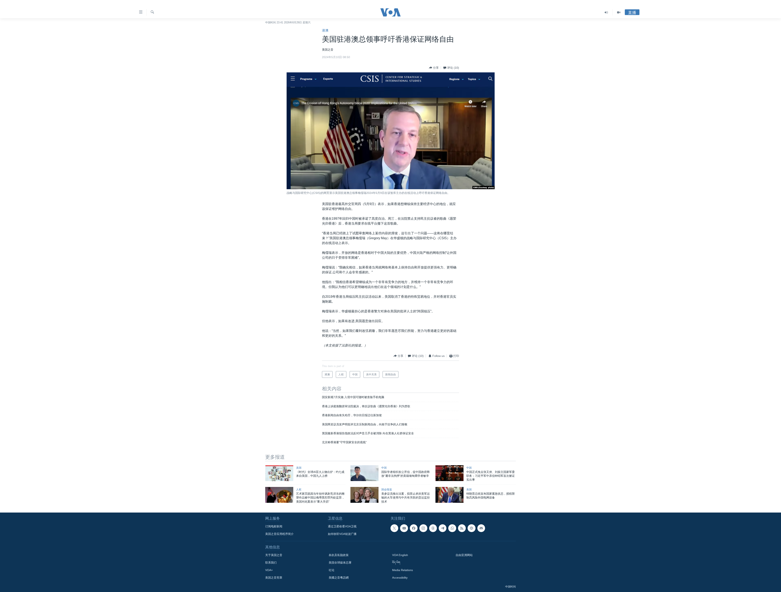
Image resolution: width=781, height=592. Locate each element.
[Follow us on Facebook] (414, 528)
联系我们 (271, 562)
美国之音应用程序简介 (279, 534)
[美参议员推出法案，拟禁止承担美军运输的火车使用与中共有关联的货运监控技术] (364, 495)
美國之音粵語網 (339, 577)
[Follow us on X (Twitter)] (394, 528)
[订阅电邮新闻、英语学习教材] (481, 528)
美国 (298, 467)
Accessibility (400, 577)
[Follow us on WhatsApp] (452, 528)
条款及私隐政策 (339, 555)
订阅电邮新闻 (273, 526)
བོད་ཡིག (396, 562)
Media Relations (402, 570)
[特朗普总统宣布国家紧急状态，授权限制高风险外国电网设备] (449, 495)
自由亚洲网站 (464, 555)
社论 (331, 570)
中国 (384, 467)
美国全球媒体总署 (340, 562)
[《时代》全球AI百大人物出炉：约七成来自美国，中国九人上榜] (279, 473)
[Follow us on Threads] (433, 528)
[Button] (434, 67)
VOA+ (269, 570)
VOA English (400, 555)
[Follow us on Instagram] (423, 528)
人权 (298, 489)
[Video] (619, 12)
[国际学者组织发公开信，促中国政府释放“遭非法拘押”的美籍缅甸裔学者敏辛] (364, 473)
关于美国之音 (273, 555)
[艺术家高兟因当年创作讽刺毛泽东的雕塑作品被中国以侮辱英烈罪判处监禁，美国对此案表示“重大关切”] (279, 495)
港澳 (325, 30)
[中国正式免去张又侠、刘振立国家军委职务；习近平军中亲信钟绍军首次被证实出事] (449, 473)
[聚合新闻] (462, 528)
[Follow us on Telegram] (442, 528)
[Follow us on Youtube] (404, 528)
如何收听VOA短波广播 (342, 534)
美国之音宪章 (273, 577)
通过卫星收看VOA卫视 (342, 526)
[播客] (471, 528)
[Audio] (606, 12)
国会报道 (386, 489)
